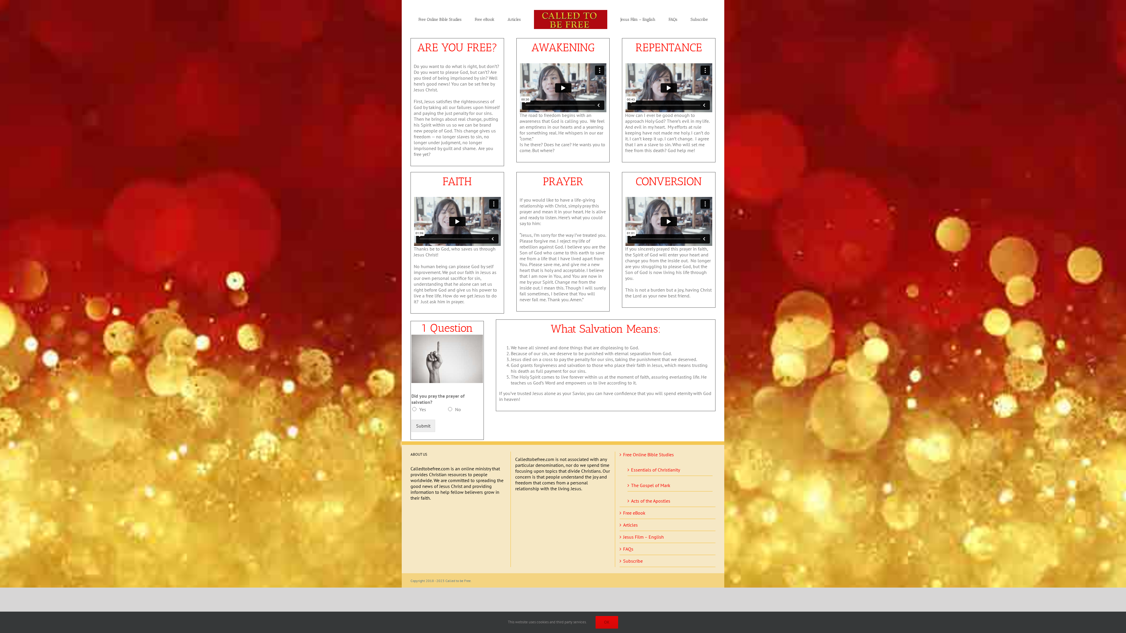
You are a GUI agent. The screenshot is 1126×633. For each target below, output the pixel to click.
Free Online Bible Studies (648, 454)
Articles (630, 525)
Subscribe (633, 561)
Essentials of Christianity (655, 470)
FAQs (628, 549)
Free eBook (634, 513)
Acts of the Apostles (650, 501)
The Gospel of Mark (650, 485)
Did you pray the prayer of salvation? (437, 399)
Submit (423, 426)
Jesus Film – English (643, 537)
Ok (607, 622)
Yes (422, 409)
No (458, 409)
